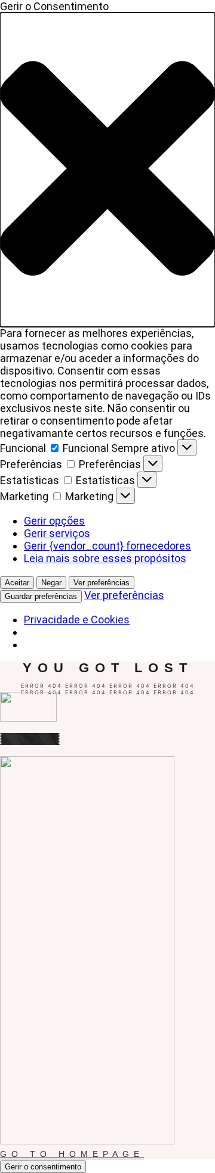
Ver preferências (101, 582)
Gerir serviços (57, 533)
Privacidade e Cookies (77, 619)
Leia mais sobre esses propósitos (105, 558)
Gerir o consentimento (43, 1166)
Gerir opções (54, 520)
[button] (107, 170)
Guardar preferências (41, 596)
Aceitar (17, 582)
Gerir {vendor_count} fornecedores (107, 545)
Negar (51, 582)
